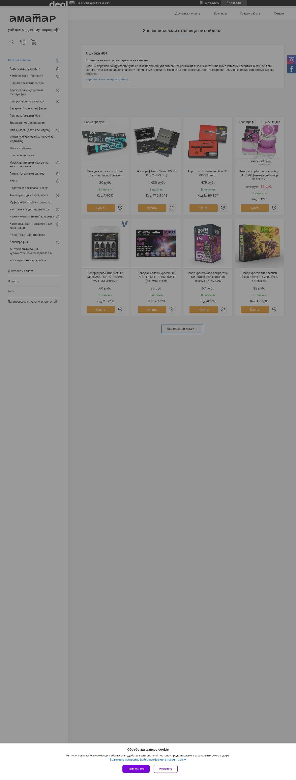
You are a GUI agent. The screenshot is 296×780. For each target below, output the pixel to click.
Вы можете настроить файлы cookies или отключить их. (147, 759)
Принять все (136, 768)
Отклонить (165, 768)
